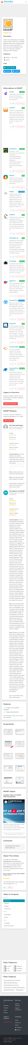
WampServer (13, 238)
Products (6, 1008)
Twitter (8, 71)
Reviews (6, 903)
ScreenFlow (13, 300)
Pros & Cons (7, 909)
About (16, 1020)
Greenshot (13, 149)
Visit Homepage (10, 67)
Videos (6, 917)
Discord (6, 1012)
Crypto (5, 1010)
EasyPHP (12, 324)
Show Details (21, 103)
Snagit (11, 192)
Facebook (19, 1027)
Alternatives (7, 901)
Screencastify (14, 347)
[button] (26, 2)
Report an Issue (8, 1022)
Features (6, 906)
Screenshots (7, 914)
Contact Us (18, 1022)
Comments (7, 923)
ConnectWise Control (14, 369)
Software (6, 1005)
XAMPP (12, 108)
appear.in (12, 281)
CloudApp (12, 261)
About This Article (9, 926)
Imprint (17, 1025)
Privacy (10, 1042)
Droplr (11, 92)
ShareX (11, 175)
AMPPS (12, 215)
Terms (5, 1042)
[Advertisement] (14, 11)
